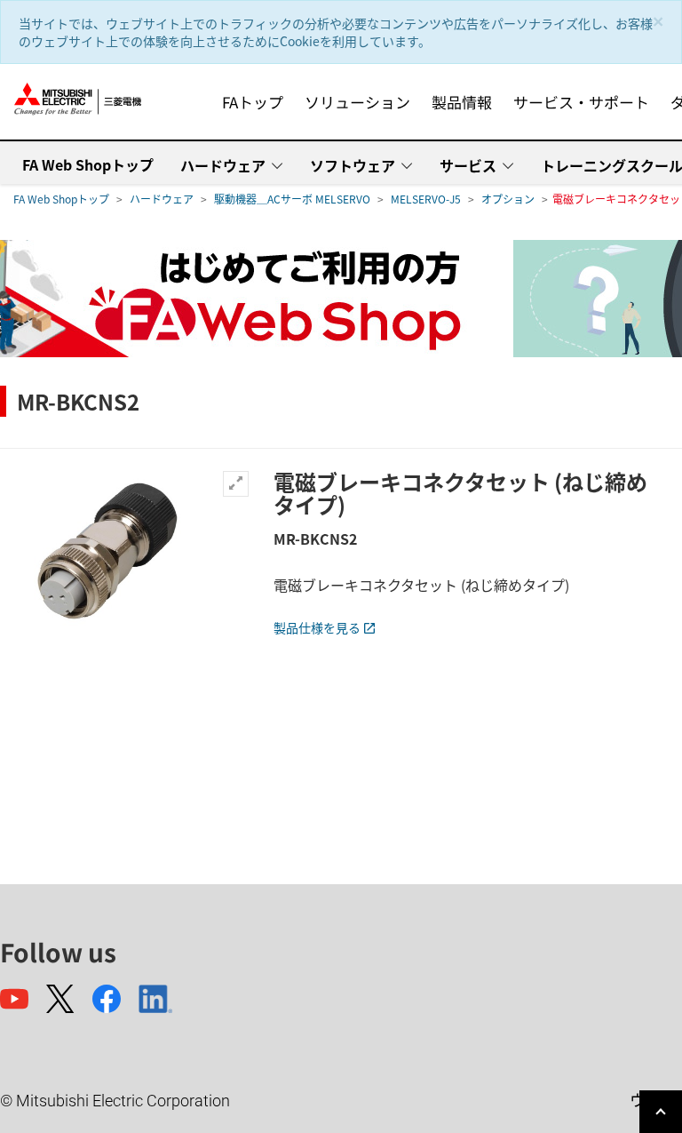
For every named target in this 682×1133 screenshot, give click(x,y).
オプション (508, 198)
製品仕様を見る (317, 627)
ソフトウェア (352, 165)
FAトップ (252, 102)
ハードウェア (223, 165)
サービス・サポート (581, 102)
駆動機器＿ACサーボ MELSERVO (292, 198)
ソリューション (357, 102)
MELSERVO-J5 (426, 198)
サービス (468, 165)
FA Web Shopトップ (88, 164)
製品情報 (462, 102)
